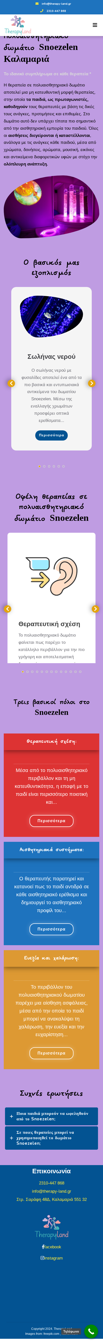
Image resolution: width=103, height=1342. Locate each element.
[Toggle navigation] (95, 25)
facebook (52, 1247)
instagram (53, 1258)
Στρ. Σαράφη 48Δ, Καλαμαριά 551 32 (51, 1199)
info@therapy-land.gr (56, 4)
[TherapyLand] (16, 25)
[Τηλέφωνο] (91, 1331)
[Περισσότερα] (51, 316)
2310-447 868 (56, 11)
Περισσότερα (51, 435)
